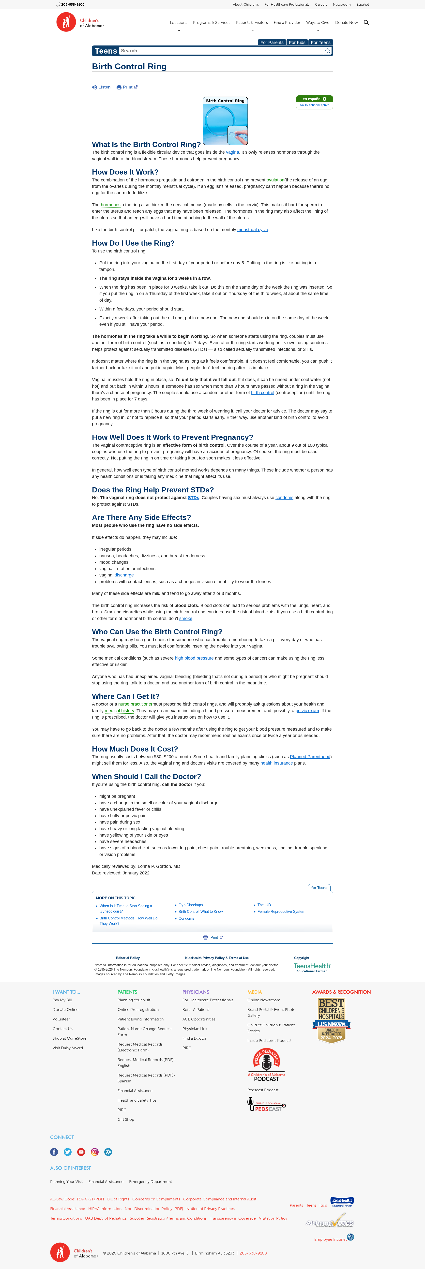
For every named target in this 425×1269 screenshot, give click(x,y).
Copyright (301, 958)
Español (363, 4)
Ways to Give (317, 22)
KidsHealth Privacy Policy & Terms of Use (217, 958)
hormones (111, 204)
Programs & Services (211, 22)
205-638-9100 (73, 4)
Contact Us (63, 1028)
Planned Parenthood (310, 756)
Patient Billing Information (141, 1019)
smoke (185, 618)
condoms (284, 497)
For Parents (272, 42)
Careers (321, 4)
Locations (178, 22)
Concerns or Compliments (156, 1199)
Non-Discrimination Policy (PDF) (154, 1208)
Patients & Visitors (252, 22)
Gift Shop (126, 1119)
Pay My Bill (62, 1000)
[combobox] (221, 51)
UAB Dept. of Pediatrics (106, 1218)
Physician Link (194, 1028)
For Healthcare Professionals (287, 4)
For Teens (321, 42)
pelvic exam (307, 710)
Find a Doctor (194, 1038)
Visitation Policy (273, 1218)
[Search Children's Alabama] (366, 22)
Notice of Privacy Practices (210, 1208)
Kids (323, 1205)
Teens (311, 1205)
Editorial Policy (128, 958)
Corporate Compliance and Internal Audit (219, 1199)
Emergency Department (150, 1181)
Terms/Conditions (66, 1218)
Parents (296, 1205)
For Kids (297, 42)
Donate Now (346, 22)
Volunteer (61, 1019)
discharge (124, 575)
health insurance (276, 763)
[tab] (319, 887)
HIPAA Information (104, 1208)
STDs (193, 497)
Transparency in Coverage (233, 1218)
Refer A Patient (195, 1009)
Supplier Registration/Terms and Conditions (168, 1218)
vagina (232, 152)
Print (128, 87)
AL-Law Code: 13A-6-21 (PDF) (77, 1199)
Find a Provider (287, 22)
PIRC (122, 1109)
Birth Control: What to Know (201, 911)
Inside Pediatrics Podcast (269, 1040)
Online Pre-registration (138, 1009)
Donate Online (65, 1009)
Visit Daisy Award (68, 1048)
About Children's (246, 4)
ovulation (275, 179)
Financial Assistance (135, 1090)
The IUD (264, 905)
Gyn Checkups (191, 905)
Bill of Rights (118, 1199)
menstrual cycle (252, 229)
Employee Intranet (330, 1239)
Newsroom (342, 4)
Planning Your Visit (134, 1000)
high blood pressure (194, 658)
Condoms (186, 918)
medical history (119, 710)
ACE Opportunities (198, 1019)
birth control (262, 392)
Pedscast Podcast (262, 1090)
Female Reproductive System (281, 911)
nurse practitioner (135, 704)
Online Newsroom (263, 1000)
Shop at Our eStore (70, 1038)
